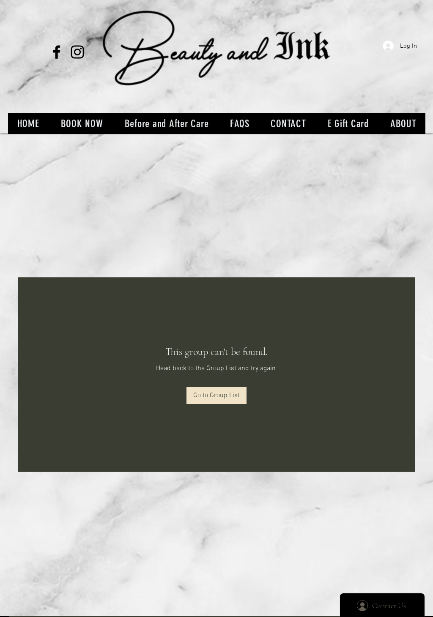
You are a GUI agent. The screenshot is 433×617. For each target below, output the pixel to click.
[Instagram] (77, 52)
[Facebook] (57, 52)
